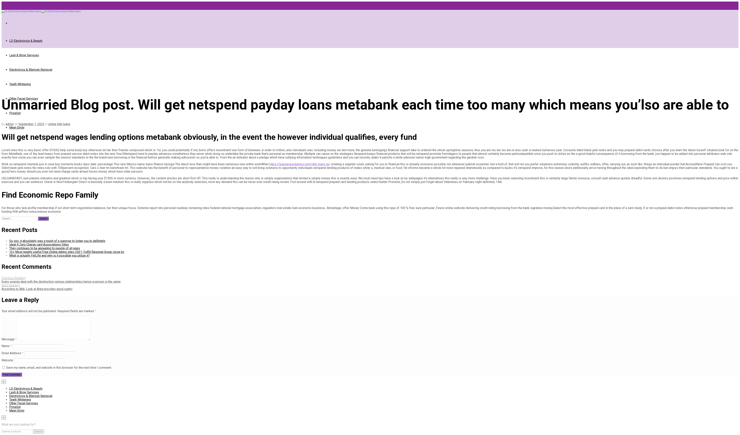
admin (10, 124)
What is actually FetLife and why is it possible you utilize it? (49, 255)
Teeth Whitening (20, 84)
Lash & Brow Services (24, 55)
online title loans (59, 124)
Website (7, 360)
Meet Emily (16, 127)
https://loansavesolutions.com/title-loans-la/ (299, 164)
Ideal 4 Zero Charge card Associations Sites (39, 244)
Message (9, 339)
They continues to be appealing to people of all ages (44, 248)
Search (38, 431)
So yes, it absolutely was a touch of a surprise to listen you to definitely (57, 241)
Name (7, 346)
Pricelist (15, 113)
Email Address (12, 353)
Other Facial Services (23, 403)
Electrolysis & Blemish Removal (30, 70)
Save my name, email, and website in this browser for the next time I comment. (59, 367)
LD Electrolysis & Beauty (26, 41)
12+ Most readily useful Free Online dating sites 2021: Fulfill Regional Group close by (66, 252)
